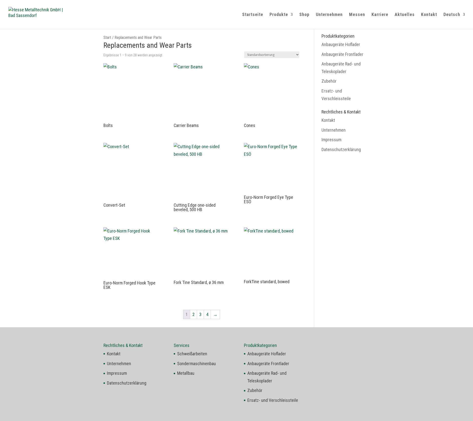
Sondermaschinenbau (196, 363)
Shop (304, 15)
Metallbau (185, 373)
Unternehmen (329, 15)
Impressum (331, 139)
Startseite (252, 15)
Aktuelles (405, 15)
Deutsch (451, 15)
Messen (357, 15)
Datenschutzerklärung (341, 149)
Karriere (380, 15)
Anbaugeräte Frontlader (342, 54)
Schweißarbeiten (192, 353)
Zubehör (329, 81)
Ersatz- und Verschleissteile (272, 400)
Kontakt (429, 15)
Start (107, 37)
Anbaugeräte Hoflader (340, 44)
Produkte (279, 15)
